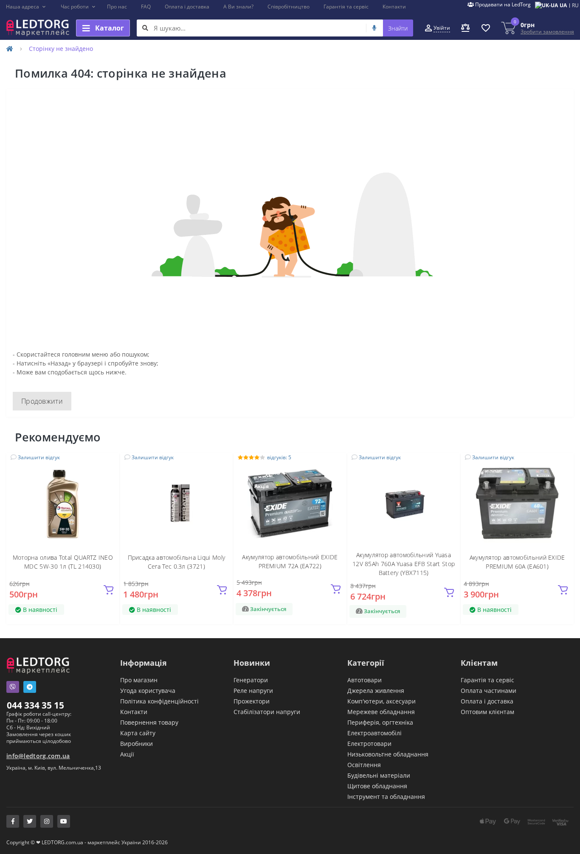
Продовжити (42, 401)
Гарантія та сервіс (346, 6)
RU (575, 5)
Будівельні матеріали (378, 775)
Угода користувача (147, 691)
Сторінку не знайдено (61, 49)
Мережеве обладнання (381, 712)
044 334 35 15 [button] (35, 705)
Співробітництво (288, 6)
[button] (26, 7)
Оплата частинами (488, 691)
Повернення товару (149, 722)
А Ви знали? (238, 6)
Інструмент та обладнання (386, 797)
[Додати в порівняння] (108, 477)
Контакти (394, 6)
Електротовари (369, 744)
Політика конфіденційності (159, 701)
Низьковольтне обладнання (387, 754)
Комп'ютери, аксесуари (381, 701)
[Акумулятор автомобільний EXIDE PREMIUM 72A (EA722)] (290, 503)
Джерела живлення (375, 691)
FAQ (146, 6)
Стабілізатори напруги (267, 712)
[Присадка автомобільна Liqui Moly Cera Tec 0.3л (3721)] (176, 503)
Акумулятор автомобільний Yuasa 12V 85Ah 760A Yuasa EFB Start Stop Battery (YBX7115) (403, 564)
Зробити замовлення (547, 31)
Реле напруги (253, 691)
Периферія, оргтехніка (380, 722)
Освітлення (364, 765)
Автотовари (364, 680)
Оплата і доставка (187, 6)
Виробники (136, 744)
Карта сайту (137, 733)
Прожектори (252, 701)
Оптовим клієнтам (487, 712)
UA (563, 5)
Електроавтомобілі (374, 733)
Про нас (117, 6)
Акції (127, 754)
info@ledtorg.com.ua (38, 756)
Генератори (251, 680)
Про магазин (139, 680)
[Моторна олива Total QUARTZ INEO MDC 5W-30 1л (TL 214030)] (62, 503)
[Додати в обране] (108, 464)
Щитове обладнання (377, 786)
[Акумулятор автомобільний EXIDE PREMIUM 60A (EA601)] (517, 503)
